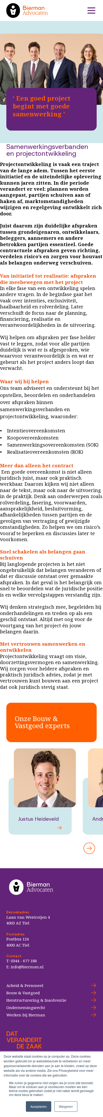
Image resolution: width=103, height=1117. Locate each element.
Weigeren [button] (66, 1106)
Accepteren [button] (38, 1106)
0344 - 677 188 (24, 960)
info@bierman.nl (27, 966)
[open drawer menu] (91, 10)
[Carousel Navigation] (51, 848)
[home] (46, 10)
